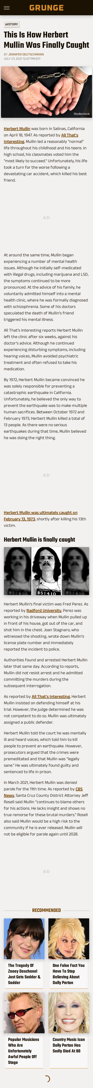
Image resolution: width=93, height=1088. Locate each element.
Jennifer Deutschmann (26, 54)
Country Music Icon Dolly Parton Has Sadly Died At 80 (69, 1045)
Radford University (43, 610)
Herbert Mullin (17, 128)
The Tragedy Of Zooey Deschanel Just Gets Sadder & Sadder (24, 974)
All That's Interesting (51, 696)
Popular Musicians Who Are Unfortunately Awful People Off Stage (23, 1051)
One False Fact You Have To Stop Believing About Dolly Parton (69, 974)
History (11, 24)
